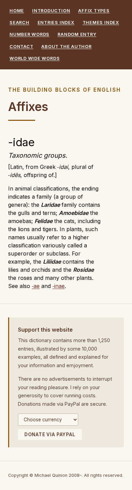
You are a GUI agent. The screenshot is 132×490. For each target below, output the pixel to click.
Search (19, 22)
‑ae (36, 286)
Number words (29, 34)
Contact (21, 46)
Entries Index (56, 22)
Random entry (77, 34)
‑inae (58, 286)
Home (16, 10)
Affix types (93, 10)
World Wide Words (34, 58)
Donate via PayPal (49, 434)
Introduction (51, 10)
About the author (66, 46)
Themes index (101, 22)
